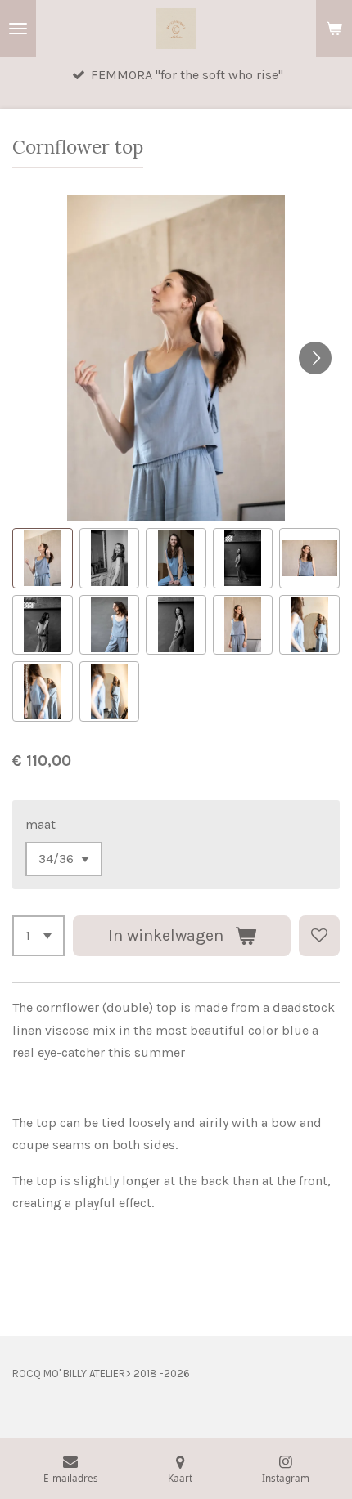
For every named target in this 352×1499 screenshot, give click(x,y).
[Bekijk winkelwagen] (334, 28)
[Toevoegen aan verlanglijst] (319, 935)
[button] (42, 558)
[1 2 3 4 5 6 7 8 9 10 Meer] (38, 935)
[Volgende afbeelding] (315, 358)
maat (40, 824)
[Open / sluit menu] (18, 28)
